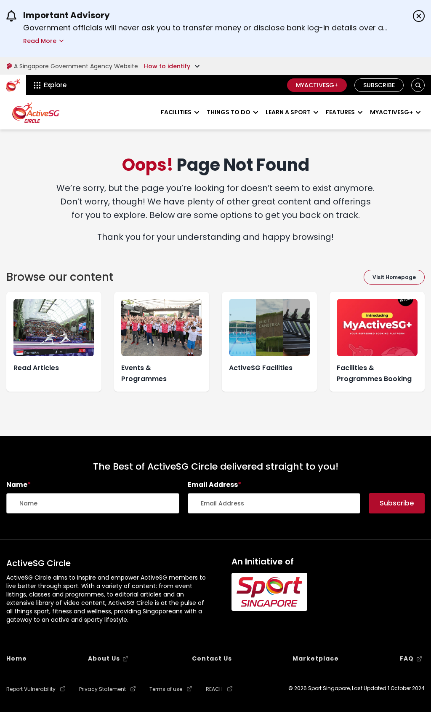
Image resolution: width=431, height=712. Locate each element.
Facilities (176, 112)
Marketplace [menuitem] (316, 658)
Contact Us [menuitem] (212, 658)
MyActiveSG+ (317, 85)
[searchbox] (92, 503)
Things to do (228, 112)
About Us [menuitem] (104, 658)
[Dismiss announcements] (419, 16)
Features (340, 112)
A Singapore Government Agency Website (76, 66)
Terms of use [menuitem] (165, 689)
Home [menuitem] (16, 658)
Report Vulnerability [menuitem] (31, 689)
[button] (418, 85)
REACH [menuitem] (214, 689)
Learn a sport (288, 112)
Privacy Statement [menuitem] (102, 689)
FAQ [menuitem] (407, 658)
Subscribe (379, 85)
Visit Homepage (394, 277)
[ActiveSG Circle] (35, 112)
